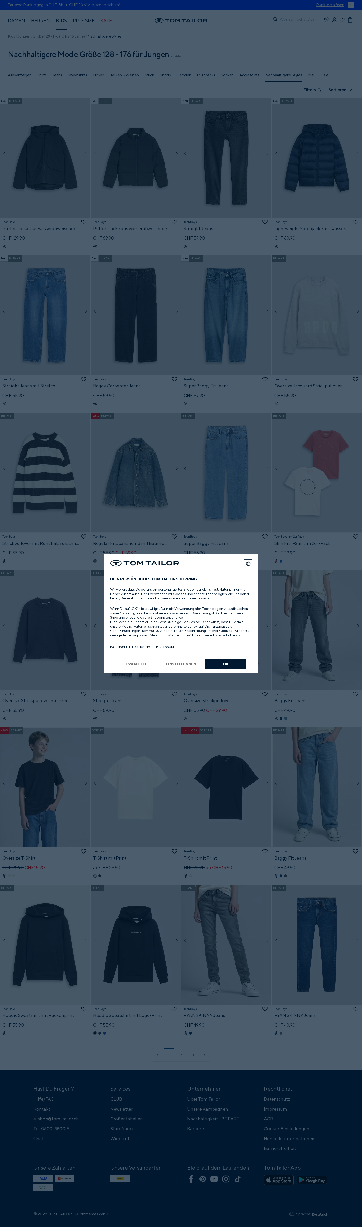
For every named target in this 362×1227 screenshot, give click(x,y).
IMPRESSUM (165, 647)
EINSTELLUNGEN (181, 664)
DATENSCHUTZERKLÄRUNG (130, 647)
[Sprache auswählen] (248, 564)
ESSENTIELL (136, 664)
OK (226, 664)
